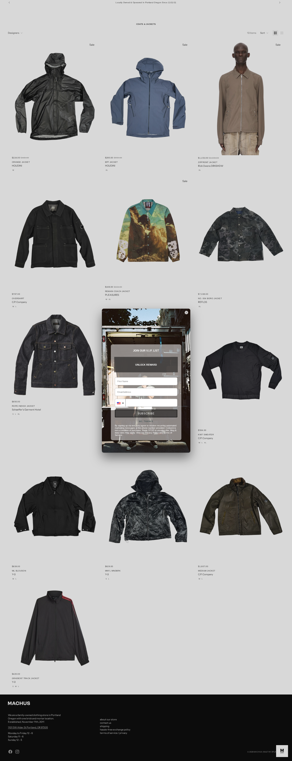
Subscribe (146, 413)
